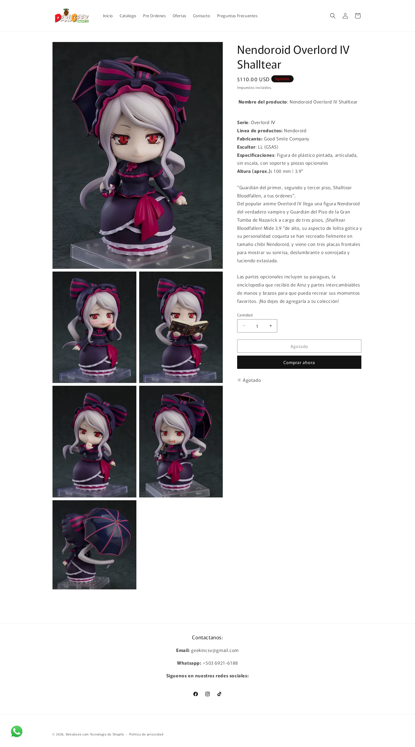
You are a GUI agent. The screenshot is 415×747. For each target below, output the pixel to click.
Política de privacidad (146, 733)
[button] (333, 16)
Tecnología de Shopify (107, 734)
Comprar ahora (299, 362)
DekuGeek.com (77, 734)
